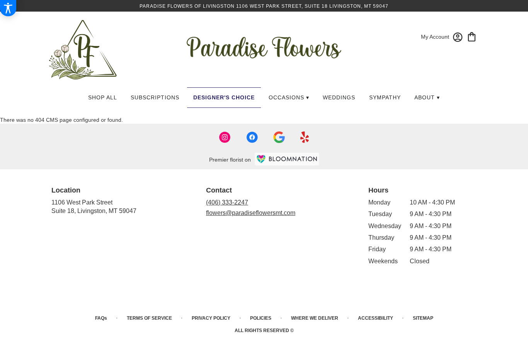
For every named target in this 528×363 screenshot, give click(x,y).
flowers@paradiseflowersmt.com (250, 213)
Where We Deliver (314, 318)
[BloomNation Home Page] (287, 159)
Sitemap (423, 318)
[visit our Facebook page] (252, 137)
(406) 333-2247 (227, 202)
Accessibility (375, 318)
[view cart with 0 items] (472, 36)
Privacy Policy (211, 318)
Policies (260, 318)
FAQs (101, 318)
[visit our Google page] (279, 137)
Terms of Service (149, 318)
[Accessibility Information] (8, 8)
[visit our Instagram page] (224, 137)
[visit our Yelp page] (305, 137)
